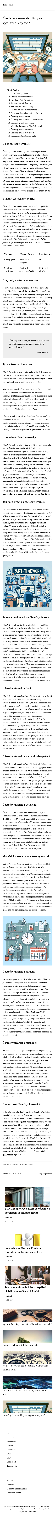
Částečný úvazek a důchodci (22, 133)
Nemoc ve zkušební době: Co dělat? (20, 1345)
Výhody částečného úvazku (22, 97)
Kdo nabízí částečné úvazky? (22, 106)
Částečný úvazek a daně (20, 116)
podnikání (48, 1174)
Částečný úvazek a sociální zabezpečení (27, 119)
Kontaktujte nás (28, 1164)
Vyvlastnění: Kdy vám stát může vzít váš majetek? (27, 1324)
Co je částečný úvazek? (20, 93)
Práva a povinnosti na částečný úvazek (26, 113)
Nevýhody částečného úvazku (23, 100)
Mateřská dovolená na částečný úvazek (26, 126)
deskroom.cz (8, 5)
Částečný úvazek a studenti (22, 129)
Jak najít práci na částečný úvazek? (25, 110)
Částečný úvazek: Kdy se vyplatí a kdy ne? (24, 1415)
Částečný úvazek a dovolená (22, 123)
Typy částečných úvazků (21, 103)
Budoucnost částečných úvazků (23, 136)
